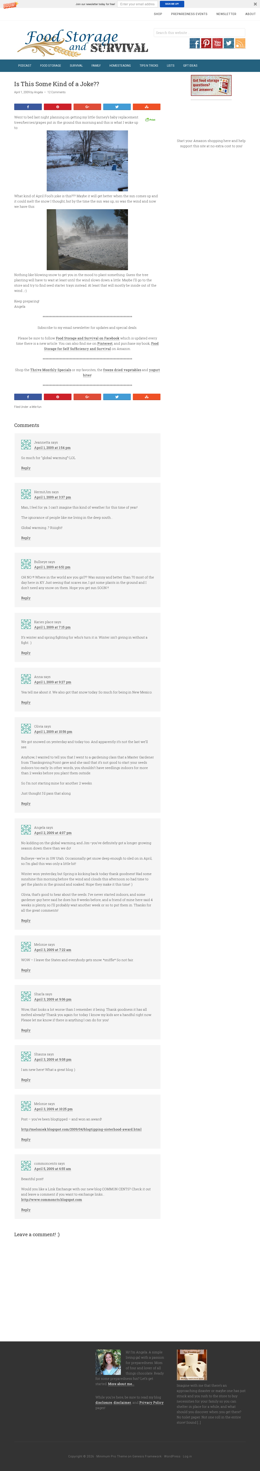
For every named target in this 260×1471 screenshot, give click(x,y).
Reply (26, 468)
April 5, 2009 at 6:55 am (52, 1169)
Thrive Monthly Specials (50, 370)
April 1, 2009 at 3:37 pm (52, 497)
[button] (130, 4)
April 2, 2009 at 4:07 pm (53, 833)
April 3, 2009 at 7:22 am (52, 950)
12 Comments (56, 92)
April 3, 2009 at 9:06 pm (53, 999)
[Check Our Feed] (240, 46)
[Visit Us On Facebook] (194, 46)
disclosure (103, 1402)
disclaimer (122, 1402)
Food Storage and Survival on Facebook (87, 338)
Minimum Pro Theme (111, 1456)
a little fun (35, 406)
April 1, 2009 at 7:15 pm (52, 627)
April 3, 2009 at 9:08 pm (53, 1059)
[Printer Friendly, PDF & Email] (150, 120)
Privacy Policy (151, 1402)
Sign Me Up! (172, 3)
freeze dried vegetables (122, 370)
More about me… (121, 1384)
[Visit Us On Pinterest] (206, 46)
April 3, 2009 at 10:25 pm (53, 1109)
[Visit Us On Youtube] (217, 46)
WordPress (172, 1456)
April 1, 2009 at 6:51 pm (52, 567)
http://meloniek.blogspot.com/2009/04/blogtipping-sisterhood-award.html (81, 1129)
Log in (187, 1456)
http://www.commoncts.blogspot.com (51, 1199)
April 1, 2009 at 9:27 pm (52, 682)
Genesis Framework (147, 1456)
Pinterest (105, 343)
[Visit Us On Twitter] (228, 46)
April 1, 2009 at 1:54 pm (52, 447)
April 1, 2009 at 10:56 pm (53, 731)
